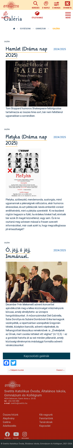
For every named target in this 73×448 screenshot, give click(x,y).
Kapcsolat (44, 425)
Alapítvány (9, 418)
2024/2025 (60, 49)
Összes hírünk (10, 414)
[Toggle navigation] (68, 15)
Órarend (59, 370)
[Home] (11, 5)
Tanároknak (45, 422)
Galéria (7, 422)
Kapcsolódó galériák (36, 356)
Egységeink (25, 29)
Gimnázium (41, 29)
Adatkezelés (9, 425)
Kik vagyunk (46, 414)
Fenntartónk (46, 418)
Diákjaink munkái (17, 370)
